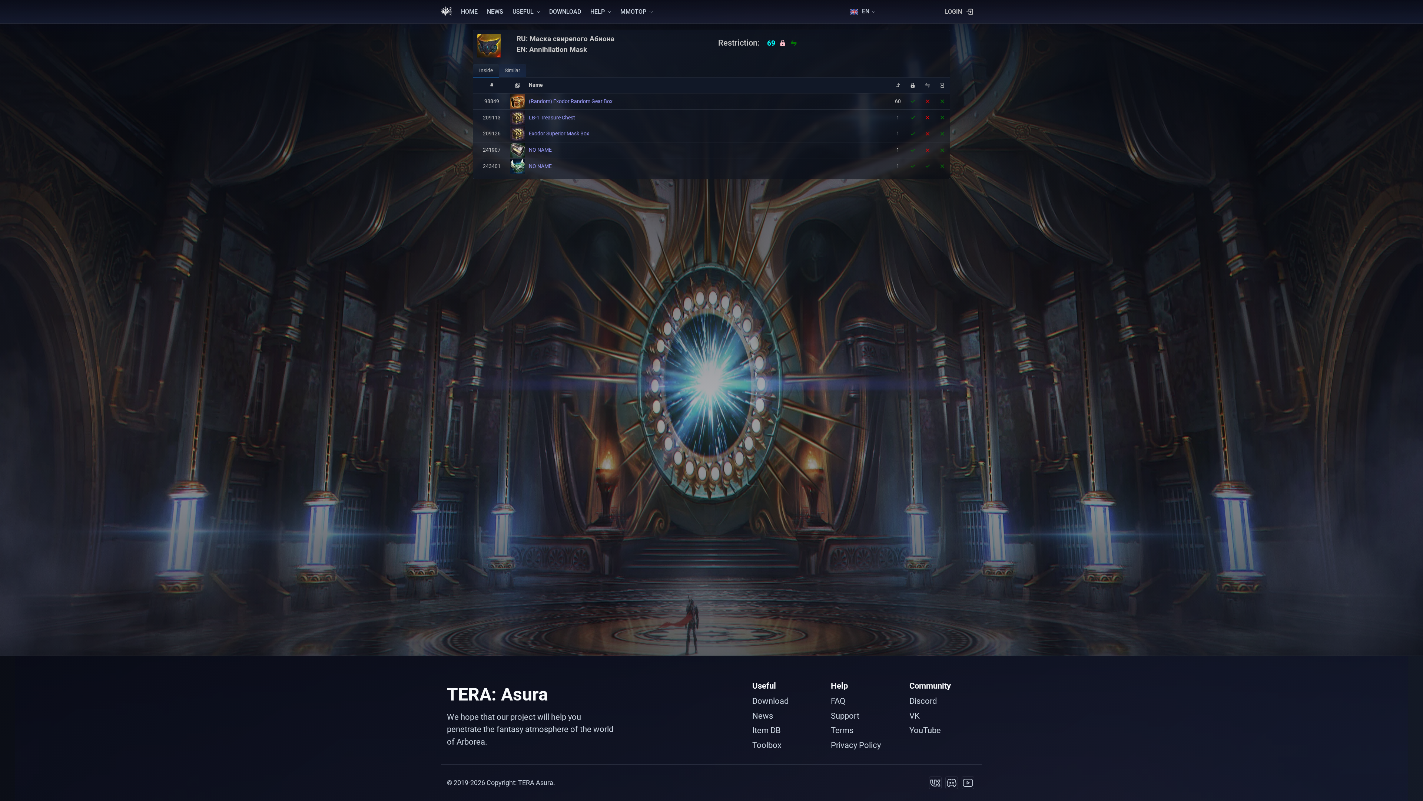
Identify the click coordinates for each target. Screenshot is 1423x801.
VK (914, 716)
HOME (469, 11)
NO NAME (540, 150)
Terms (842, 730)
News (762, 716)
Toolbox (767, 745)
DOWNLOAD (565, 11)
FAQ (838, 701)
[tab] (486, 71)
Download (770, 701)
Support (845, 716)
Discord (923, 701)
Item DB (766, 730)
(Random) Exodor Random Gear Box (571, 101)
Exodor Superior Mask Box (559, 133)
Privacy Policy (856, 745)
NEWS (495, 11)
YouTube (925, 730)
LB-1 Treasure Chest (552, 118)
